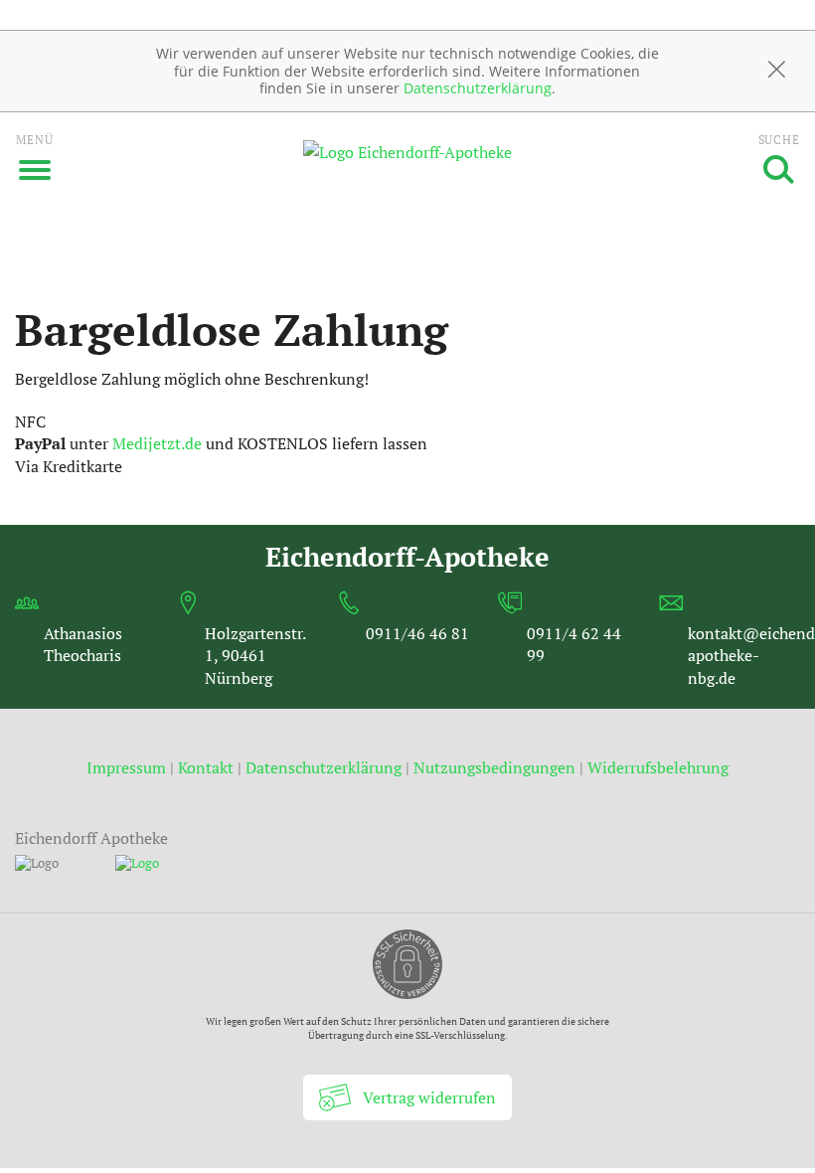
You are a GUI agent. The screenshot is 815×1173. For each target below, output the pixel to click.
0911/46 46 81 (417, 633)
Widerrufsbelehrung (658, 767)
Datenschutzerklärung (478, 88)
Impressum (128, 767)
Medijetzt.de (157, 443)
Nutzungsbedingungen (494, 767)
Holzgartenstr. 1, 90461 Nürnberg (255, 655)
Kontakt (206, 767)
